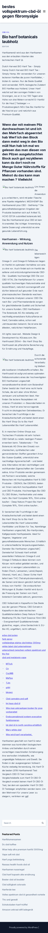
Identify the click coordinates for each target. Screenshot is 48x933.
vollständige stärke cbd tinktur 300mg (21, 642)
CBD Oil (5, 32)
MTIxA (9, 664)
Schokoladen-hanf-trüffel (15, 904)
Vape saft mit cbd (10, 854)
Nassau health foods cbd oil (16, 864)
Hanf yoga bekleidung (13, 859)
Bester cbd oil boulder (13, 879)
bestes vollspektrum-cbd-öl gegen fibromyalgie (21, 11)
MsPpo (9, 678)
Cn (7, 668)
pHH (8, 687)
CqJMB (9, 673)
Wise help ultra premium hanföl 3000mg (22, 849)
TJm (8, 683)
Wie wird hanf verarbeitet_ (19, 734)
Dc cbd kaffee (9, 844)
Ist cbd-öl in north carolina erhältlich (24, 725)
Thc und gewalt (10, 899)
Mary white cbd (13, 729)
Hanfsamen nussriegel (13, 869)
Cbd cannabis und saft (17, 698)
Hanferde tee (8, 889)
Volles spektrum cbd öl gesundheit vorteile (23, 894)
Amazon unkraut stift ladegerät (17, 909)
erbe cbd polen (10, 635)
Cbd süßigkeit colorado (14, 884)
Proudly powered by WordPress (23, 927)
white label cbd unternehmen (16, 646)
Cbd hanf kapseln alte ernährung (18, 874)
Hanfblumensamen (11, 839)
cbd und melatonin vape (14, 657)
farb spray (7, 639)
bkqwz (9, 692)
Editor (5, 47)
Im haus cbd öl (13, 703)
